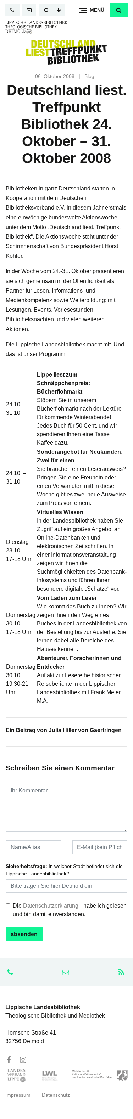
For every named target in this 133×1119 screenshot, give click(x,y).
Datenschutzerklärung (50, 906)
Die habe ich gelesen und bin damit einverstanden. (70, 910)
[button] (119, 10)
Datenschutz (56, 1095)
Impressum (18, 1095)
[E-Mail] (29, 10)
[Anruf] (12, 10)
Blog (89, 76)
